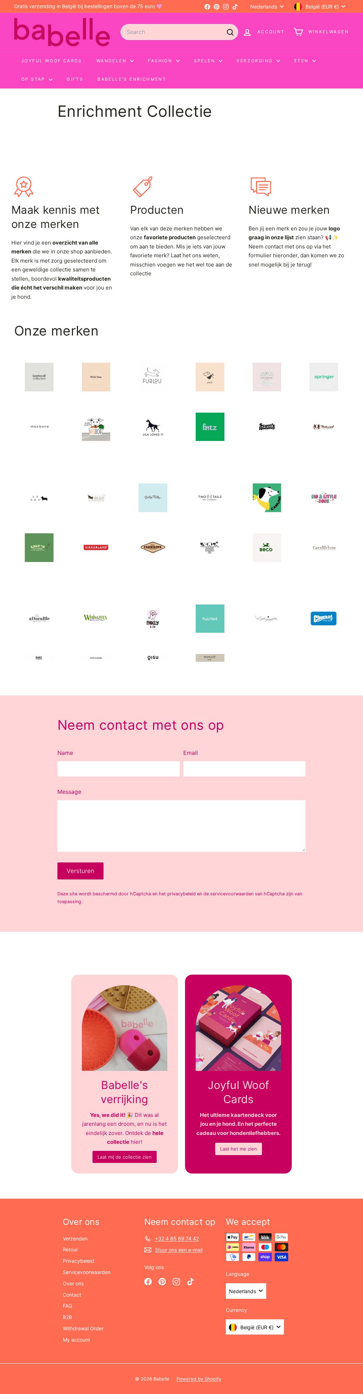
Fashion (161, 60)
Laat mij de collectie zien (124, 1157)
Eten (302, 60)
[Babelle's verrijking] (124, 1028)
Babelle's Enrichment (131, 79)
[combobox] (179, 32)
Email (190, 752)
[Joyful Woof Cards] (238, 1028)
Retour (70, 1249)
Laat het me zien (238, 1149)
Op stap (34, 79)
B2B (67, 1317)
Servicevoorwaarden (87, 1272)
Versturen (80, 870)
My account (76, 1340)
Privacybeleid (78, 1261)
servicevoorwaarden (231, 893)
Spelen (205, 60)
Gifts (75, 79)
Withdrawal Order (83, 1328)
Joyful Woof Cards (51, 60)
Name (65, 752)
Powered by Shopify (199, 1379)
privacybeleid (181, 893)
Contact (72, 1295)
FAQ (67, 1306)
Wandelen (112, 60)
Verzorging (255, 60)
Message (69, 791)
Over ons (73, 1283)
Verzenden (75, 1238)
